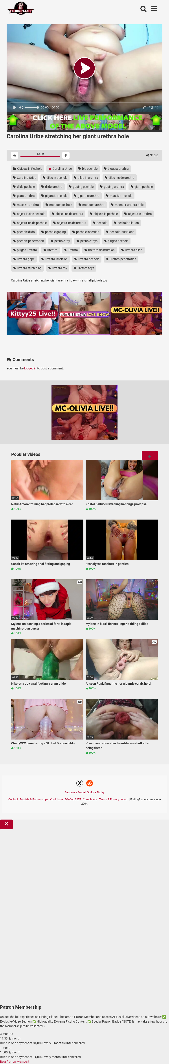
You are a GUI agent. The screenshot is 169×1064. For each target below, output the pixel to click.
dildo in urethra (87, 177)
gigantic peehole (55, 196)
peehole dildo (25, 232)
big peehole (89, 168)
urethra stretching (29, 268)
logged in (30, 368)
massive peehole (120, 196)
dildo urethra (53, 186)
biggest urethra (118, 168)
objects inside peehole (31, 223)
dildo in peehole (56, 177)
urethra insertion (56, 259)
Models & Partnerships (34, 799)
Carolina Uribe (62, 168)
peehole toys (88, 241)
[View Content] (21, 9)
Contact (13, 799)
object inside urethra (69, 214)
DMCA (69, 799)
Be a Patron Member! (14, 1061)
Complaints (90, 799)
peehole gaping (55, 232)
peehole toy (62, 241)
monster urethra (93, 205)
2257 (78, 799)
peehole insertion (87, 232)
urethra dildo (133, 250)
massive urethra (27, 205)
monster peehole (60, 205)
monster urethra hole (128, 205)
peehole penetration (30, 241)
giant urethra (25, 196)
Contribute (56, 799)
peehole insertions (121, 232)
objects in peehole (105, 214)
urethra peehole (88, 259)
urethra (72, 250)
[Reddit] (89, 784)
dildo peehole (25, 186)
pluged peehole (117, 241)
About (124, 799)
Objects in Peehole (29, 168)
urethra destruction (101, 250)
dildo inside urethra (121, 177)
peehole (101, 223)
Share (153, 155)
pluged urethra (26, 250)
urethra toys (85, 268)
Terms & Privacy (109, 799)
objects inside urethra (71, 223)
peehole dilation (128, 223)
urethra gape (25, 259)
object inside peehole (30, 214)
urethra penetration (122, 259)
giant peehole (143, 186)
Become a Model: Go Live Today (84, 792)
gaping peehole (83, 186)
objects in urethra (139, 214)
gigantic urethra (88, 196)
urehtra (52, 250)
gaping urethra (113, 186)
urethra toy (59, 268)
